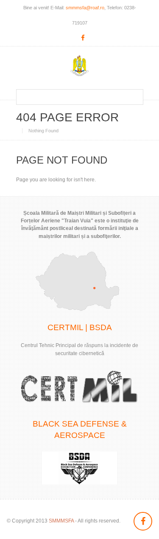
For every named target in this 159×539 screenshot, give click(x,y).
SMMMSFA (61, 521)
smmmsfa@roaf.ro (85, 7)
